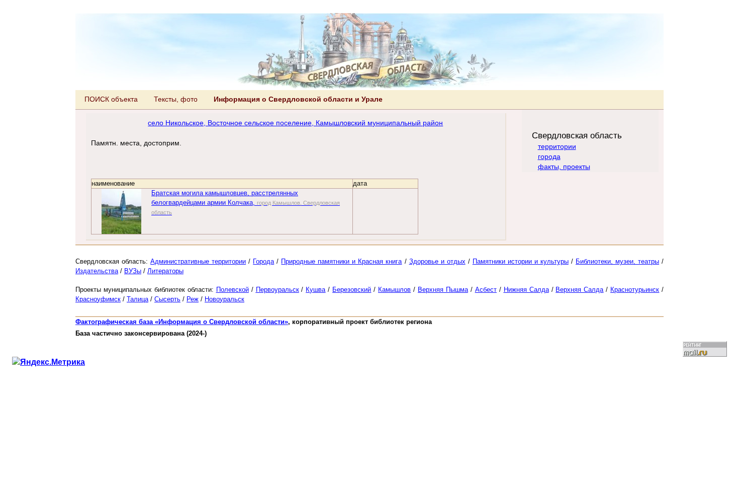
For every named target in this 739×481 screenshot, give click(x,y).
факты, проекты (564, 167)
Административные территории (198, 261)
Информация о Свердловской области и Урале (298, 99)
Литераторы (165, 271)
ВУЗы (132, 271)
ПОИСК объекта (111, 99)
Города (263, 261)
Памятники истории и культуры (521, 261)
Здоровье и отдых (437, 261)
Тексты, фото (176, 99)
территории (557, 146)
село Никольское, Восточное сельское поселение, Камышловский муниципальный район (295, 123)
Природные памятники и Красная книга (341, 261)
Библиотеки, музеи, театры (617, 261)
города (549, 156)
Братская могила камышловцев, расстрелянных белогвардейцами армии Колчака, (245, 202)
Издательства (96, 271)
